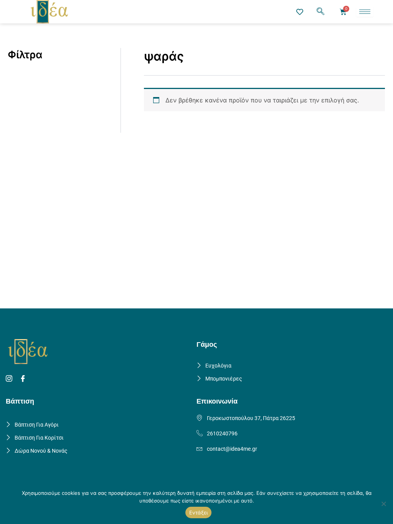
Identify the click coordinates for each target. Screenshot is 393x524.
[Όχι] (383, 504)
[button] (320, 12)
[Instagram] (10, 378)
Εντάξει (198, 512)
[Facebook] (24, 378)
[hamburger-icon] (364, 12)
